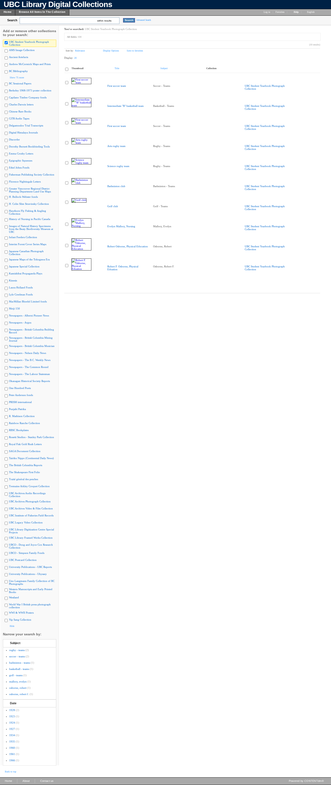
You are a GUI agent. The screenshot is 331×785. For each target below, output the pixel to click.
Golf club (112, 206)
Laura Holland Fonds (21, 287)
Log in (267, 12)
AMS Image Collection (22, 50)
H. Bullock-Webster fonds (23, 196)
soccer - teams (17, 656)
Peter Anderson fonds (21, 395)
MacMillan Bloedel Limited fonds (28, 301)
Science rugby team (118, 166)
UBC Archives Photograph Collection (30, 501)
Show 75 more (17, 77)
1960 (12, 747)
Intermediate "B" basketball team (125, 105)
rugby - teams (17, 650)
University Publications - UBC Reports (30, 566)
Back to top (10, 771)
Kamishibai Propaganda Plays (25, 273)
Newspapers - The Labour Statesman (29, 374)
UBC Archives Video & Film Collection (31, 508)
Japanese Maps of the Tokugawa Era (29, 259)
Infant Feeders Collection (23, 237)
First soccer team (116, 85)
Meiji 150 (14, 308)
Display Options (111, 50)
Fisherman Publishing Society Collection (31, 174)
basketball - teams (19, 669)
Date (13, 703)
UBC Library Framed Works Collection (31, 537)
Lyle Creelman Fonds (21, 294)
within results (104, 20)
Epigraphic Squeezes (20, 160)
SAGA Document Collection (24, 451)
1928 (12, 710)
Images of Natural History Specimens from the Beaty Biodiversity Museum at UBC (31, 229)
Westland (14, 597)
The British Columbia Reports (25, 465)
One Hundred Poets (20, 388)
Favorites (280, 12)
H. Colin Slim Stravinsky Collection (29, 203)
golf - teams (16, 675)
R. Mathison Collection (22, 416)
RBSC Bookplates (19, 430)
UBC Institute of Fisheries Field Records (31, 515)
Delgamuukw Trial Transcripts (26, 125)
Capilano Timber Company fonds (28, 97)
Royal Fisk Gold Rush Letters (25, 444)
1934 (12, 735)
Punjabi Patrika (17, 409)
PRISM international (20, 402)
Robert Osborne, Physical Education (127, 246)
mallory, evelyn (18, 681)
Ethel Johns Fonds (19, 167)
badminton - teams (19, 662)
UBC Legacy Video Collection (26, 522)
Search (12, 20)
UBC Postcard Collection (23, 559)
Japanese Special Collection (24, 266)
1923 (12, 716)
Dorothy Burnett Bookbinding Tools (29, 146)
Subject (15, 643)
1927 (12, 728)
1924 (12, 722)
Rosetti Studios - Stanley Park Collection (31, 437)
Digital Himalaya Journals (23, 132)
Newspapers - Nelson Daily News (27, 353)
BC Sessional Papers (20, 83)
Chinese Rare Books (20, 111)
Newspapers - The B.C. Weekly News (29, 360)
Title (117, 68)
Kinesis (13, 280)
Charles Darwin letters (21, 104)
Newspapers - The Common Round (28, 367)
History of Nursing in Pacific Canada (29, 219)
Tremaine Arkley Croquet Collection (29, 486)
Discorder (14, 139)
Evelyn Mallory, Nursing (121, 226)
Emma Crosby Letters (21, 153)
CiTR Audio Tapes (19, 118)
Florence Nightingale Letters (25, 181)
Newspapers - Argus (20, 322)
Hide (12, 626)
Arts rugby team (116, 146)
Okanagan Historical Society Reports (29, 381)
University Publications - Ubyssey (28, 573)
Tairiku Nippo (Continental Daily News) (31, 458)
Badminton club (116, 186)
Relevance (80, 50)
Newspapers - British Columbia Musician (32, 346)
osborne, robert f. (19, 694)
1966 (12, 760)
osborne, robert (17, 687)
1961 (12, 754)
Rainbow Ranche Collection (24, 423)
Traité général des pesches (23, 479)
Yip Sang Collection (20, 619)
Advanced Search (143, 20)
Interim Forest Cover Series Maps (27, 244)
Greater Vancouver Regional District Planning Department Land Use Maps (30, 190)
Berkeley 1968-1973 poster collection (30, 90)
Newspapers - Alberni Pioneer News (29, 315)
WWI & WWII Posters (21, 612)
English (311, 12)
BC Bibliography (18, 71)
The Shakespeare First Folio (24, 472)
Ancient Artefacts (18, 57)
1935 (12, 741)
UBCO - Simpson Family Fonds (26, 552)
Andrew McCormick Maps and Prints (30, 64)
